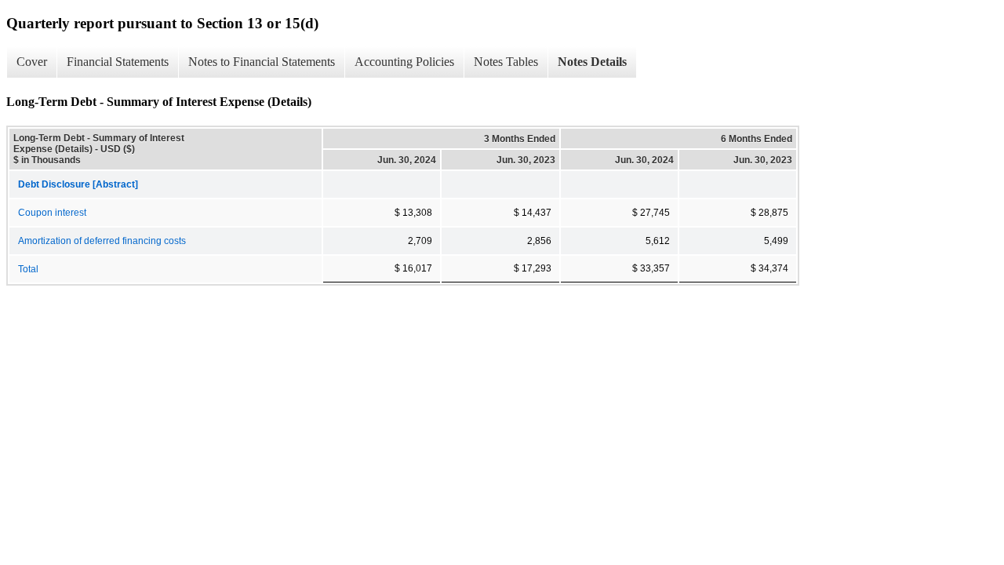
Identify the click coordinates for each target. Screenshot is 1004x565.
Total (28, 269)
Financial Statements (118, 61)
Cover (31, 61)
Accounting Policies (404, 61)
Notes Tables (506, 61)
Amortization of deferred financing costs (102, 241)
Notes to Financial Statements (261, 61)
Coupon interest (52, 212)
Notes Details (592, 61)
